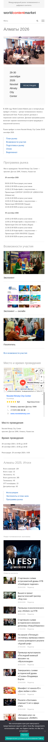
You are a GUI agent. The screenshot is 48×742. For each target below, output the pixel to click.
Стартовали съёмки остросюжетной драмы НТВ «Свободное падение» (30, 581)
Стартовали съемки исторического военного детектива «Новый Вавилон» (31, 623)
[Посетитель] (24, 319)
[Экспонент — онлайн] (24, 286)
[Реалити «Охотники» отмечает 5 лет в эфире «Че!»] (10, 700)
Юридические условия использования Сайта (24, 738)
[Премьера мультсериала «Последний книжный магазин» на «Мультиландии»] (10, 653)
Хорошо (24, 735)
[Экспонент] (24, 252)
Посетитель (9, 344)
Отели (9, 149)
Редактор (30, 587)
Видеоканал (11, 152)
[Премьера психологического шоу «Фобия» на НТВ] (10, 608)
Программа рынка (14, 499)
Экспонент (9, 277)
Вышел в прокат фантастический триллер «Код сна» (29, 596)
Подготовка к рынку (15, 145)
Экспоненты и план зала (17, 496)
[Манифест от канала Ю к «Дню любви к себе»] (10, 688)
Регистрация (29, 86)
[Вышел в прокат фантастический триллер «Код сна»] (10, 593)
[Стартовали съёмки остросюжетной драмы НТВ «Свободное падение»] (10, 578)
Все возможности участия (15, 353)
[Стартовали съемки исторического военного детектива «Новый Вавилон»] (10, 620)
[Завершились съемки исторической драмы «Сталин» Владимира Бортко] (10, 670)
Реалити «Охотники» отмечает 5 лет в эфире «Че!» (28, 703)
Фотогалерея (12, 493)
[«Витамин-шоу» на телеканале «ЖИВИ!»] (10, 715)
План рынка (11, 139)
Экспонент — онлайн (14, 311)
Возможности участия (16, 142)
